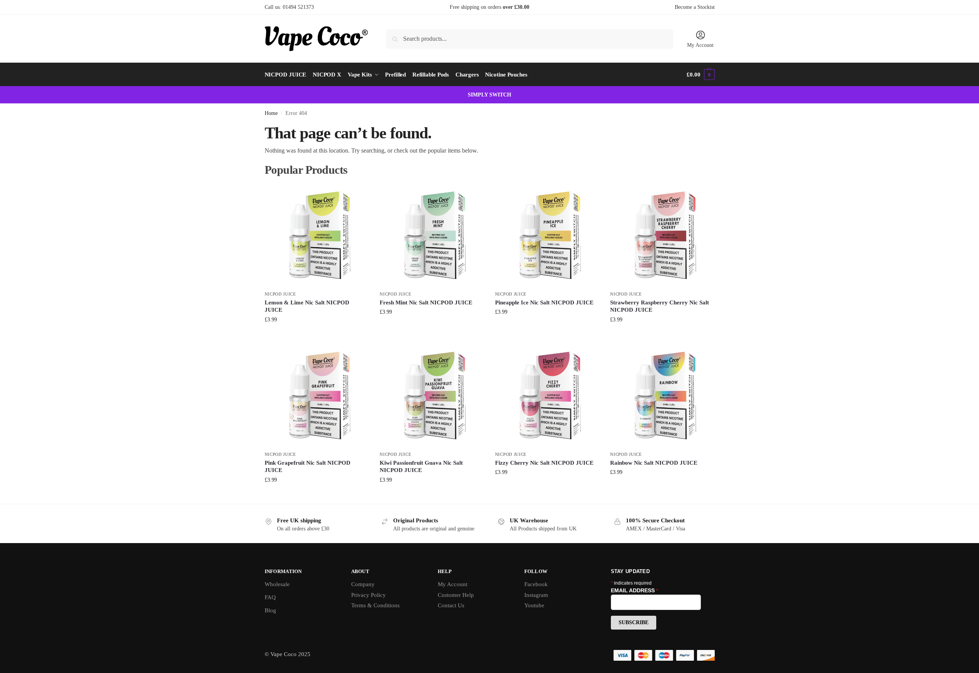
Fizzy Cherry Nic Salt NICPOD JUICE (544, 463)
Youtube (534, 605)
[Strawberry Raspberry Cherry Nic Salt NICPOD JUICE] (662, 235)
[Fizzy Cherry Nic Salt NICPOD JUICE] (547, 395)
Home (271, 113)
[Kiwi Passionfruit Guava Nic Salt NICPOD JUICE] (432, 395)
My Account (700, 45)
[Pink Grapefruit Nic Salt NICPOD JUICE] (317, 395)
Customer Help (456, 595)
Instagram (536, 595)
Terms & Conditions (375, 605)
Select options (316, 336)
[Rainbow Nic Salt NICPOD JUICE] (662, 395)
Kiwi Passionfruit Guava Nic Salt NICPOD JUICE (421, 467)
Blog (270, 610)
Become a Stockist (695, 7)
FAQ (270, 597)
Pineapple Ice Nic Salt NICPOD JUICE (544, 302)
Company (363, 584)
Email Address (634, 590)
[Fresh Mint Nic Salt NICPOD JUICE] (432, 235)
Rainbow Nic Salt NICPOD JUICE (653, 463)
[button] (700, 74)
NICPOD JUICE (280, 294)
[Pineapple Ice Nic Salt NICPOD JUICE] (547, 235)
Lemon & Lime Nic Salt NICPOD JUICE (307, 306)
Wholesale (277, 584)
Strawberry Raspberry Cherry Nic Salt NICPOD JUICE (659, 306)
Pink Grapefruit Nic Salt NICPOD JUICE (307, 467)
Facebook (536, 584)
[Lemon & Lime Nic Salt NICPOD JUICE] (317, 235)
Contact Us (451, 605)
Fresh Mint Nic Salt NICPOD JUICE (426, 302)
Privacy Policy (368, 595)
